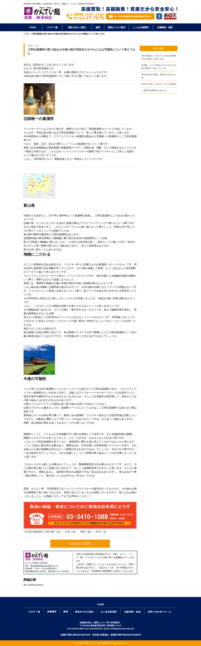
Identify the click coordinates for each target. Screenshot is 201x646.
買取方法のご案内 (77, 27)
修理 (98, 27)
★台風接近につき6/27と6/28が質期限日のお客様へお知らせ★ (158, 57)
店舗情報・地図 (165, 27)
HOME (32, 27)
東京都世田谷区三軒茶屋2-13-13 (44, 565)
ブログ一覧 (52, 27)
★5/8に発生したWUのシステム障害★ (158, 83)
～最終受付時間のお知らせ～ (154, 90)
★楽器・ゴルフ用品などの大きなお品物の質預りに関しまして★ (158, 67)
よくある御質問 (141, 27)
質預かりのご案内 (116, 27)
